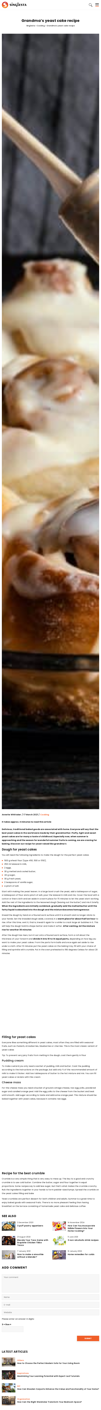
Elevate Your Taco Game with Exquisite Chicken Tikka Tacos (32, 1243)
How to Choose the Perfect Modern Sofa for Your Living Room (48, 1363)
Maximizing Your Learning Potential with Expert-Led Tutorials (48, 1376)
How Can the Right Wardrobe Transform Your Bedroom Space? (49, 1402)
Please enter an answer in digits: (18, 1319)
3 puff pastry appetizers (30, 1226)
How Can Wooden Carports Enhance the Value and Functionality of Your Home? (58, 1389)
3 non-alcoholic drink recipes (83, 1240)
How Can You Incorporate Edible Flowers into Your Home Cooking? (81, 1228)
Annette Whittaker (11, 815)
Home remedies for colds (81, 1254)
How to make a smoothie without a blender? (30, 1255)
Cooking (44, 814)
